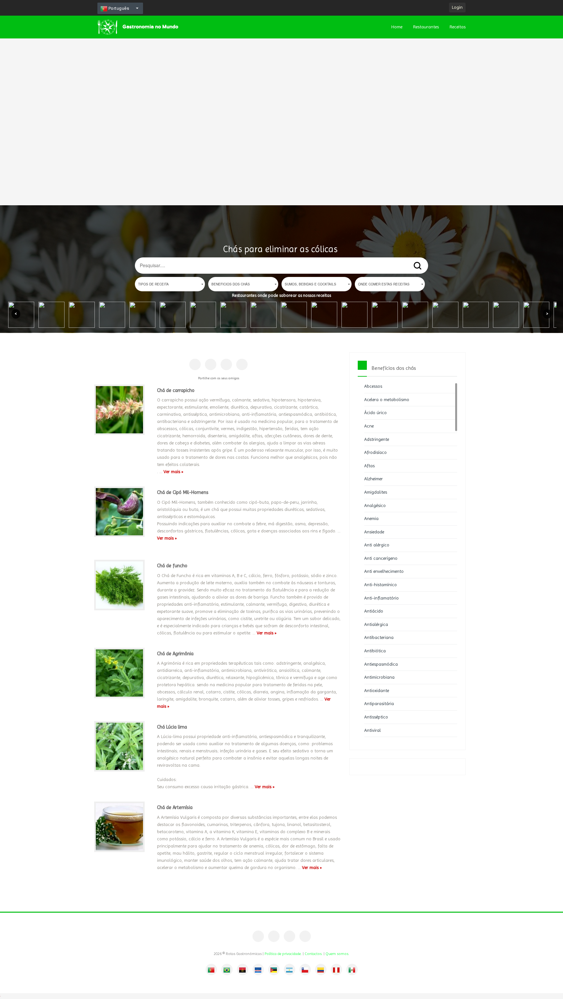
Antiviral (372, 730)
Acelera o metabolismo (386, 399)
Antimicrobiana (379, 677)
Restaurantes (426, 26)
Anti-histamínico (380, 584)
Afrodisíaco (375, 452)
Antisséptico (376, 716)
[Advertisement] (195, 97)
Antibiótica (375, 650)
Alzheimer (373, 478)
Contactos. (314, 953)
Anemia (371, 518)
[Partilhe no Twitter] (226, 364)
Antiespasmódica (381, 664)
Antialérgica (376, 624)
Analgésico (375, 505)
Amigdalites (375, 492)
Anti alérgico (376, 544)
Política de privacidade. (283, 953)
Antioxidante (376, 690)
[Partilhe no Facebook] (195, 364)
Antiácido (373, 611)
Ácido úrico (375, 412)
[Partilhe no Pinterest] (210, 364)
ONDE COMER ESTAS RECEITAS (384, 284)
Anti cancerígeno (380, 558)
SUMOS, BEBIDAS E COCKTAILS (310, 284)
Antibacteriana (379, 637)
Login (457, 7)
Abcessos (373, 386)
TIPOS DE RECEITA (153, 284)
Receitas (458, 26)
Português (118, 8)
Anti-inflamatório (381, 598)
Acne (369, 425)
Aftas (369, 465)
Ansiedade (374, 531)
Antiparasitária (379, 703)
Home (396, 26)
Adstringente (376, 439)
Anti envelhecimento (384, 571)
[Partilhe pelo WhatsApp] (242, 364)
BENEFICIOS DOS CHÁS (230, 284)
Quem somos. (337, 953)
